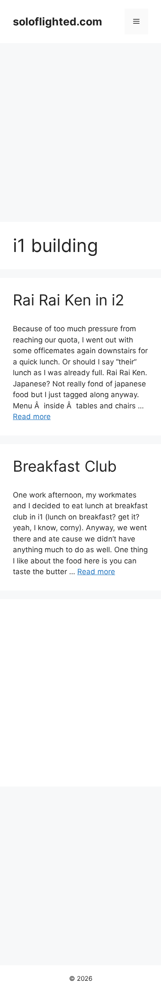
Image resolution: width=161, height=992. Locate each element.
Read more (32, 416)
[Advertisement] (80, 128)
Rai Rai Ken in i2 (68, 300)
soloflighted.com (57, 21)
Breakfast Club (65, 466)
